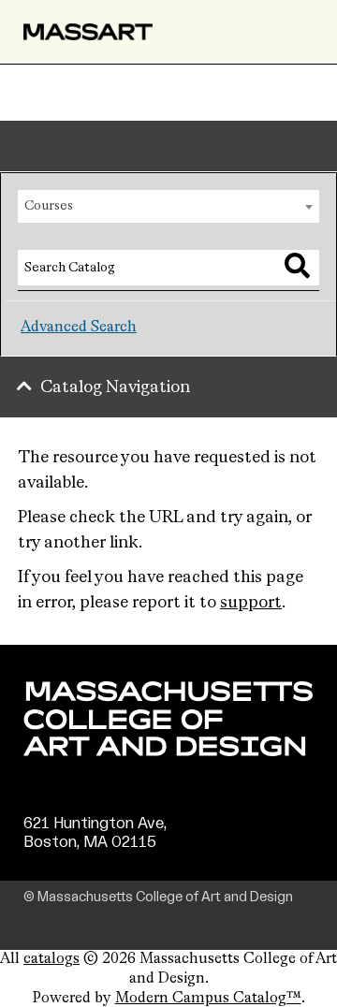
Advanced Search (79, 327)
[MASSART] (88, 31)
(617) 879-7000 (81, 860)
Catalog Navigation (115, 387)
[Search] (297, 266)
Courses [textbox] (48, 205)
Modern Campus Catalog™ (208, 998)
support (251, 602)
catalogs (51, 959)
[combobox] (168, 206)
